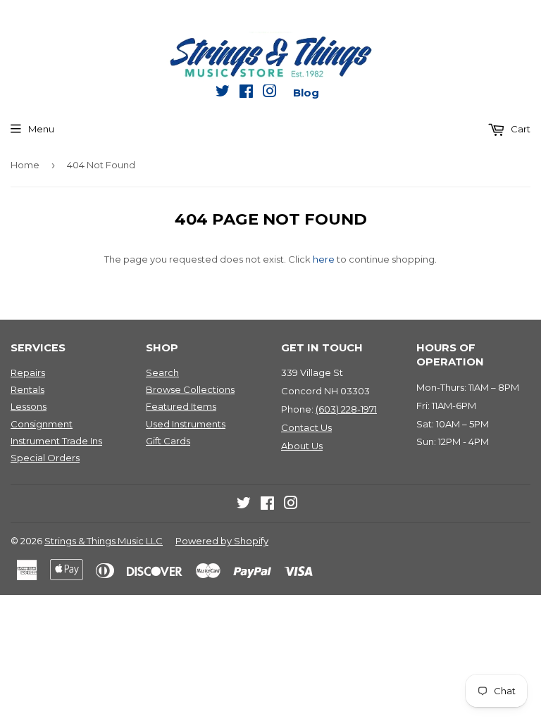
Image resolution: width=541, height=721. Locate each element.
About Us (302, 445)
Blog (306, 92)
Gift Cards (168, 440)
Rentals (27, 389)
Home (25, 164)
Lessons (28, 406)
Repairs (28, 372)
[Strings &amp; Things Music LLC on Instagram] (270, 94)
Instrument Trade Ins (56, 440)
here (324, 259)
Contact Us (306, 427)
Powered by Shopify (221, 540)
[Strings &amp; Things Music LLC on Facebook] (246, 94)
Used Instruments (185, 424)
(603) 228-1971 (346, 409)
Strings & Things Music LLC (103, 540)
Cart (519, 128)
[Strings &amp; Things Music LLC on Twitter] (223, 94)
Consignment (42, 424)
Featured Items (181, 406)
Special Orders (45, 457)
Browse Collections (190, 389)
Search (162, 372)
